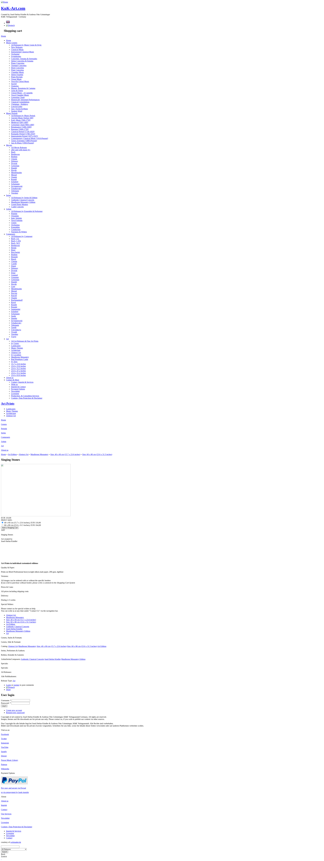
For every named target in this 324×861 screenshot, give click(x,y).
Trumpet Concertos (18, 65)
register (16, 685)
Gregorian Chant (18, 97)
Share (8, 689)
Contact (4, 809)
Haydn (14, 170)
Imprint (4, 805)
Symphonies (16, 56)
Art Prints (7, 403)
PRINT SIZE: (6, 520)
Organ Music (16, 79)
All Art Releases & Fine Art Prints (24, 341)
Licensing (15, 393)
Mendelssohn (16, 172)
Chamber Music (17, 72)
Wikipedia (5, 769)
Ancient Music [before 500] (22, 118)
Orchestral (15, 54)
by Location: (16, 355)
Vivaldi (14, 332)
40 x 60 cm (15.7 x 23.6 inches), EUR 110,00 (22, 523)
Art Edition (12, 454)
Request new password (15, 713)
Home (3, 36)
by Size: (14, 362)
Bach (13, 152)
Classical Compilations (20, 102)
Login (8, 685)
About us (9, 378)
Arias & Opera (17, 90)
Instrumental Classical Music (22, 52)
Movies (9, 145)
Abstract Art (16, 352)
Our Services (6, 814)
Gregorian (15, 166)
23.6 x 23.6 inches (18, 366)
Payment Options (18, 389)
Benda (13, 248)
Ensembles (15, 227)
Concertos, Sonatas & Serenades (24, 59)
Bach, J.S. (15, 239)
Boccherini (15, 252)
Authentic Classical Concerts (22, 200)
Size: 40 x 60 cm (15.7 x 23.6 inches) (65, 454)
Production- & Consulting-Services (25, 396)
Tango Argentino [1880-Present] (24, 141)
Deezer (4, 756)
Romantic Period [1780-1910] (23, 134)
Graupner (15, 277)
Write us (14, 384)
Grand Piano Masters (19, 204)
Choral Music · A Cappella (22, 93)
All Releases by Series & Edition (24, 198)
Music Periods (11, 113)
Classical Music (17, 49)
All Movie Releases (19, 147)
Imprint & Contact (18, 387)
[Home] (4, 2)
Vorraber (14, 193)
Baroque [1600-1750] (19, 129)
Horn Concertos (17, 68)
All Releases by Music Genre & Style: (26, 45)
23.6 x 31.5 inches (18, 368)
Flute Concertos (17, 70)
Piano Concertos (17, 63)
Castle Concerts (17, 207)
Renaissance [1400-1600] (21, 127)
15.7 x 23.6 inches (18, 364)
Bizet (13, 250)
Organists (15, 216)
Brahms (14, 157)
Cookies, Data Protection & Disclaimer (26, 398)
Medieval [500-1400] (19, 122)
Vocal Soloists (16, 220)
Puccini (14, 293)
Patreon (4, 764)
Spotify (4, 752)
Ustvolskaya (16, 330)
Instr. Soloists (16, 218)
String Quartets (17, 75)
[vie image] (36, 515)
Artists (8, 209)
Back (3, 854)
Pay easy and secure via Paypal (13, 788)
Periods (4, 429)
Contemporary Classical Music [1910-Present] (29, 138)
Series (8, 195)
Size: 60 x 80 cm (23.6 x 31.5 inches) (97, 454)
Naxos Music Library (9, 760)
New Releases (17, 47)
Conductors (15, 229)
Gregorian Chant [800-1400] (22, 125)
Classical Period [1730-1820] (22, 131)
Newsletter (15, 391)
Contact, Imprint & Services (22, 382)
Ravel (13, 302)
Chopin (14, 159)
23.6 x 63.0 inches (18, 375)
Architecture (11, 413)
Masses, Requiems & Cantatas (23, 88)
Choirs (13, 223)
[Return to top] (1, 859)
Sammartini (15, 309)
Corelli (14, 264)
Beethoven (15, 154)
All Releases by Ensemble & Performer (27, 211)
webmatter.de (15, 842)
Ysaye (13, 337)
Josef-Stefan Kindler (14, 629)
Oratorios (15, 86)
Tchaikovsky (16, 188)
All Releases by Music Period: (23, 116)
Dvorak (14, 163)
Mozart (14, 175)
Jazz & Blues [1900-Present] (22, 143)
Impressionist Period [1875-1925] (24, 136)
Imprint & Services (13, 831)
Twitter (4, 739)
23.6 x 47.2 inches (18, 371)
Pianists (14, 213)
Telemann (15, 191)
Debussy (14, 161)
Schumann (15, 184)
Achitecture (15, 350)
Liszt (13, 286)
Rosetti (14, 179)
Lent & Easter (16, 106)
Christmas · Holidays (19, 104)
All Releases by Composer (21, 236)
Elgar (13, 273)
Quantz (14, 177)
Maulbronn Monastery (20, 357)
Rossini (14, 307)
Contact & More (12, 380)
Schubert (14, 182)
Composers (10, 234)
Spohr (13, 316)
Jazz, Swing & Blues (19, 109)
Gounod (14, 275)
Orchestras (15, 225)
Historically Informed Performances (25, 100)
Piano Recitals (17, 77)
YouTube (4, 747)
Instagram (5, 743)
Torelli (13, 327)
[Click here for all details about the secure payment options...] (14, 784)
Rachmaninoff (17, 300)
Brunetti (14, 257)
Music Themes (17, 348)
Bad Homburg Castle (19, 359)
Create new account (14, 710)
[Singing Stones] (10, 687)
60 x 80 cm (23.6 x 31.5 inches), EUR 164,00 (22, 525)
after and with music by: (20, 150)
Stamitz (14, 318)
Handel (14, 168)
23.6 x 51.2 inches (18, 373)
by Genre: (15, 343)
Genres (4, 424)
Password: (6, 703)
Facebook (5, 734)
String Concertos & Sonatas (22, 61)
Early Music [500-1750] (20, 120)
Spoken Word (16, 111)
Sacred (14, 84)
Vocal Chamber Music (20, 95)
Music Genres (11, 43)
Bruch (13, 259)
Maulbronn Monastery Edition (23, 202)
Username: (6, 700)
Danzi (13, 266)
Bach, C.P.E (16, 241)
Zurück (4, 856)
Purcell (14, 296)
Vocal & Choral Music (20, 81)
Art (7, 339)
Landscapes (16, 346)
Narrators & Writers (19, 232)
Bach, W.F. (15, 243)
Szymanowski (16, 186)
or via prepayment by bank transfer (15, 792)
